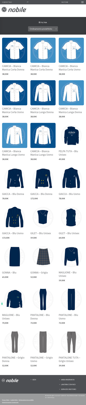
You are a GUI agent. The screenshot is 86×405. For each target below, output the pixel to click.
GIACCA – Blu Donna (13, 194)
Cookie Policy (14, 400)
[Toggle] (31, 379)
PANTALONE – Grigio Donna (13, 359)
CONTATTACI (7, 2)
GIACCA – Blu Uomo (69, 194)
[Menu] (82, 2)
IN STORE (64, 2)
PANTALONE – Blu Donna (40, 316)
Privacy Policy (6, 400)
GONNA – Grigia (39, 272)
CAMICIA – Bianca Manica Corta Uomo (69, 67)
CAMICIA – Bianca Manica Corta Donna (13, 67)
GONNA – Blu (9, 272)
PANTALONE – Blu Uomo (68, 316)
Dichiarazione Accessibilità (26, 400)
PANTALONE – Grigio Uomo (41, 359)
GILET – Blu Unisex (40, 233)
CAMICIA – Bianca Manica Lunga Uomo (13, 153)
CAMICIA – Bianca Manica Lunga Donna (42, 110)
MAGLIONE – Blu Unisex (67, 274)
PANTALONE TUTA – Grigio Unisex (69, 359)
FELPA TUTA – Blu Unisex (68, 153)
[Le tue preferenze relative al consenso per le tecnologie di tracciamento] (2, 304)
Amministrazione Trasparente (10, 402)
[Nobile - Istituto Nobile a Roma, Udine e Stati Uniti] (14, 10)
